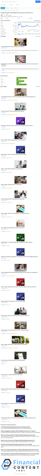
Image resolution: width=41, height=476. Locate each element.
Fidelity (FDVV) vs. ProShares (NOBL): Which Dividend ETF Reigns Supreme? (17, 242)
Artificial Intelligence (11, 100)
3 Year (36, 33)
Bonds (9, 72)
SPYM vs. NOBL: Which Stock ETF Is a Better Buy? (12, 184)
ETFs (11, 72)
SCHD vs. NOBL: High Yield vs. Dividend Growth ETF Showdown (14, 344)
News (5, 10)
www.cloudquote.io (28, 465)
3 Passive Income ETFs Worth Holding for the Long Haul (13, 111)
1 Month (26, 33)
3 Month (30, 33)
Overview (2, 10)
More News (38, 36)
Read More (38, 86)
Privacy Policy (23, 467)
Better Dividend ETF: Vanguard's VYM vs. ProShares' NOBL (13, 301)
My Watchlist (11, 4)
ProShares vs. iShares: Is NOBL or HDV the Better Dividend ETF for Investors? (17, 125)
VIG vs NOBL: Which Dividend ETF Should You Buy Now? (13, 227)
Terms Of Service (30, 467)
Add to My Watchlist (20, 16)
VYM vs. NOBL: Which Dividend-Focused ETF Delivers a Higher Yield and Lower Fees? (19, 286)
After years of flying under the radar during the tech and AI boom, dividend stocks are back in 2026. (20, 50)
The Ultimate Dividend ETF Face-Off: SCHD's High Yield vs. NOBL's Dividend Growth (18, 417)
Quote (7, 18)
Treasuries (17, 10)
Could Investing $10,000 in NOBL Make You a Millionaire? (13, 199)
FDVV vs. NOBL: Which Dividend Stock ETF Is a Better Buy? (13, 139)
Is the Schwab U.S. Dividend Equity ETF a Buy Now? (12, 374)
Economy (13, 72)
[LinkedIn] (22, 471)
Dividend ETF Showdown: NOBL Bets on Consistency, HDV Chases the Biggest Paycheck (19, 256)
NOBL (31, 13)
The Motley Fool (4, 72)
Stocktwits (3, 363)
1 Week (23, 33)
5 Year (39, 33)
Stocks (16, 114)
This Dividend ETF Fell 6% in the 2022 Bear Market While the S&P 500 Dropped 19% (18, 96)
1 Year (33, 33)
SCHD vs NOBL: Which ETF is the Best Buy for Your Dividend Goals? (15, 213)
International (13, 10)
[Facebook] (19, 471)
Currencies (8, 10)
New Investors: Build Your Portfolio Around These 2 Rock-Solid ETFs (15, 315)
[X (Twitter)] (17, 471)
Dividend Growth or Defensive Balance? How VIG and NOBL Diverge (15, 389)
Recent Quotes (3, 4)
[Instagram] (24, 471)
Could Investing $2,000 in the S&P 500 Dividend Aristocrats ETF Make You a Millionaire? (19, 272)
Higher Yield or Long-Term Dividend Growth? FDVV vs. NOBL (14, 154)
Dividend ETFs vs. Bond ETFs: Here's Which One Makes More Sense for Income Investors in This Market (19, 64)
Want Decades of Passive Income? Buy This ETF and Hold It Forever (15, 330)
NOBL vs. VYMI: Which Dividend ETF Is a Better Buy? (12, 168)
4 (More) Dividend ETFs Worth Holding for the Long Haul (13, 46)
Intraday (19, 33)
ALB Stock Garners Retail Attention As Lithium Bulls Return (13, 360)
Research (30, 18)
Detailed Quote (37, 20)
